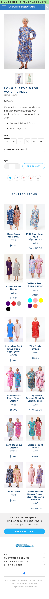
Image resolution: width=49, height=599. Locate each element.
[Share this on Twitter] (10, 178)
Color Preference (14, 149)
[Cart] (47, 7)
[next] (42, 41)
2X (34, 141)
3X (41, 141)
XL (27, 141)
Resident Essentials (20, 581)
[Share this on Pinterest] (24, 178)
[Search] (42, 7)
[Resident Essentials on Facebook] (24, 573)
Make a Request (24, 531)
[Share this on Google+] (31, 178)
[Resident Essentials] (20, 7)
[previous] (6, 41)
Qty (6, 161)
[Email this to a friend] (38, 178)
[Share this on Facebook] (17, 178)
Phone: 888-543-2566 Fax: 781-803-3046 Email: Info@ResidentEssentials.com (27, 584)
